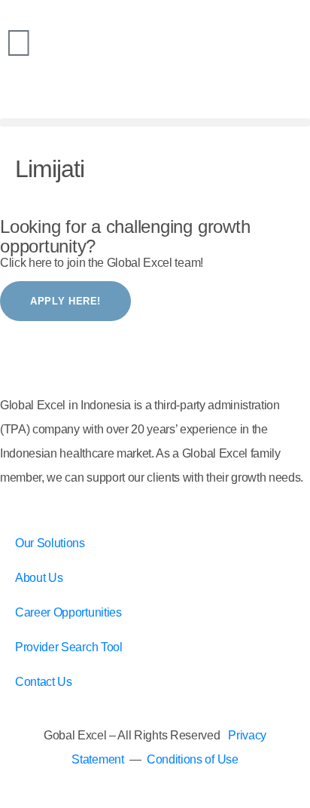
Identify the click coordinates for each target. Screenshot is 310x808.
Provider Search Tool (69, 647)
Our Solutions (50, 543)
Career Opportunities (68, 612)
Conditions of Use (193, 759)
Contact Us (43, 681)
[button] (155, 122)
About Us (38, 577)
